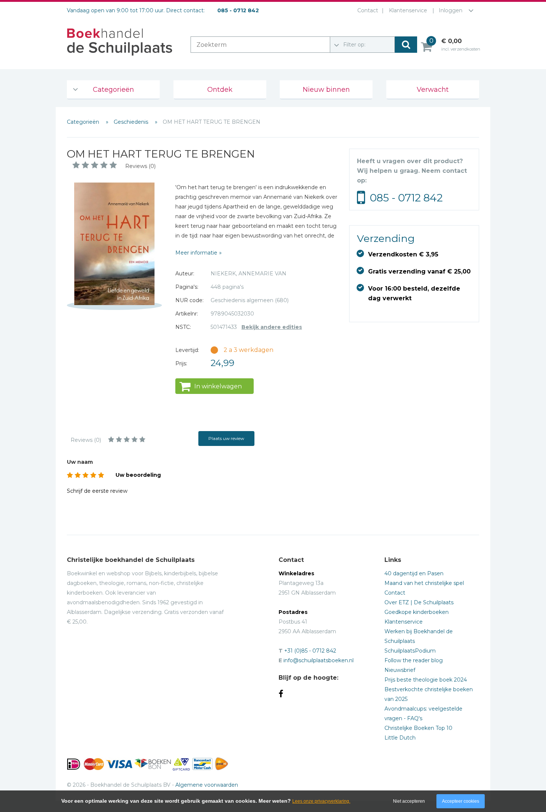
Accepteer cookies (460, 801)
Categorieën (113, 89)
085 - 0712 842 (406, 197)
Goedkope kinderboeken (416, 612)
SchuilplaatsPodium (410, 650)
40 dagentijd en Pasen (413, 573)
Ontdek (220, 89)
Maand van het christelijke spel (424, 583)
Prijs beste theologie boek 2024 (425, 679)
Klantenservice (408, 10)
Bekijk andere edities (271, 327)
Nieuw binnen (326, 89)
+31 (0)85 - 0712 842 (310, 650)
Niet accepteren (409, 801)
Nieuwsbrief (399, 670)
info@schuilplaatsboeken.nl (318, 660)
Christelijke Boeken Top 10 (418, 728)
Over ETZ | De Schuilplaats (419, 602)
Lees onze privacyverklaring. (321, 801)
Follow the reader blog (413, 660)
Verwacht (433, 89)
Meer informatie (196, 252)
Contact (367, 10)
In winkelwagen (218, 386)
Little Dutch (400, 737)
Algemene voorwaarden (206, 785)
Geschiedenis (132, 122)
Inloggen (450, 10)
